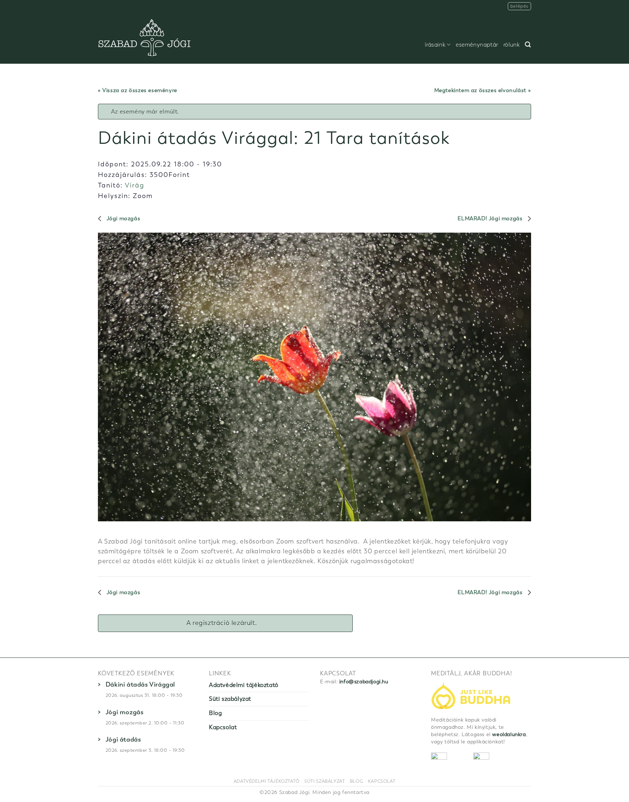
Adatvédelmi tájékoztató (243, 684)
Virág (135, 185)
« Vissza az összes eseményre (137, 90)
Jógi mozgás (122, 218)
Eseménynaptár (477, 45)
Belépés (519, 6)
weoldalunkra (509, 734)
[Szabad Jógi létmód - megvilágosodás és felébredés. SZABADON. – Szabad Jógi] (144, 38)
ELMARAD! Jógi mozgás (491, 218)
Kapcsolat (223, 727)
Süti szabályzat (230, 698)
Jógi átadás (123, 739)
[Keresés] (528, 44)
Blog (215, 713)
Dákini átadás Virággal (140, 684)
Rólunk (511, 45)
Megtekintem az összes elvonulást (480, 90)
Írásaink (435, 45)
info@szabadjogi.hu (363, 682)
